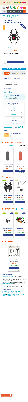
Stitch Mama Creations (7, 276)
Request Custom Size (8, 54)
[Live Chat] (14, 7)
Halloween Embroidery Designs (11, 292)
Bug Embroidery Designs (8, 291)
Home (3, 15)
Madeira (11, 145)
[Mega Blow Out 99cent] (14, 3)
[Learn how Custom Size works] (22, 108)
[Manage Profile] (18, 7)
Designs (8, 15)
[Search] (24, 11)
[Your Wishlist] (21, 7)
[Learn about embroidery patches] (22, 118)
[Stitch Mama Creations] (7, 135)
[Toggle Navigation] (3, 7)
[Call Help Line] (11, 7)
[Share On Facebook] (20, 127)
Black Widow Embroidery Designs (13, 294)
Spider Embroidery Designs (14, 294)
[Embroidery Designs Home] (7, 7)
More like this (9, 172)
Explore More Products (20, 209)
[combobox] (15, 11)
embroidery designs (7, 283)
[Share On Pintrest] (22, 127)
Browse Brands (15, 15)
